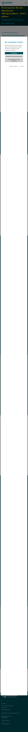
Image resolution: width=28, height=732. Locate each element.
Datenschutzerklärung (14, 66)
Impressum (22, 66)
